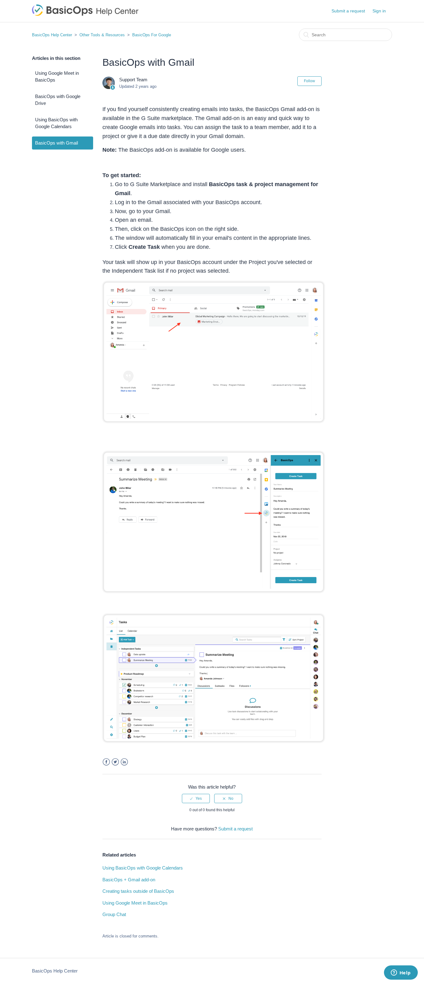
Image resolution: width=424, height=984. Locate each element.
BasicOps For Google (151, 35)
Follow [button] (309, 81)
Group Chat (114, 914)
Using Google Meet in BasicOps (57, 76)
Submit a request (348, 10)
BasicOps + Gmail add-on (128, 879)
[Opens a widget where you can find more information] (401, 973)
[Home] (85, 14)
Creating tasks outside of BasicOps (138, 891)
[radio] (196, 798)
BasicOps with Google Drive (57, 100)
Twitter (115, 762)
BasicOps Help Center (52, 35)
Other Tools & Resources (102, 35)
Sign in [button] (379, 10)
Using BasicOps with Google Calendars (56, 123)
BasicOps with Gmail (56, 142)
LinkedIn (124, 762)
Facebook (106, 762)
